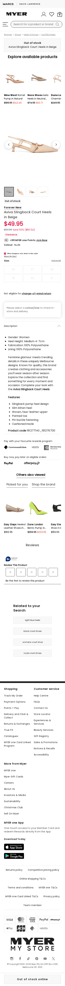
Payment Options (15, 701)
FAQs (37, 701)
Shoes (18, 35)
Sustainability (12, 801)
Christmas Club (13, 807)
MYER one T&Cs (48, 887)
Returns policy (14, 870)
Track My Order (13, 695)
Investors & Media (15, 795)
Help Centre (41, 695)
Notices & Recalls (44, 748)
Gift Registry (41, 736)
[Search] (58, 24)
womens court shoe (32, 642)
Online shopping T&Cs (32, 878)
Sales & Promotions (46, 742)
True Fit (8, 730)
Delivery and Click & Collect (16, 715)
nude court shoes (33, 653)
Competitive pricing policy (43, 870)
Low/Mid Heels (48, 35)
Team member (32, 905)
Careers (9, 782)
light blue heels (32, 620)
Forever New (13, 207)
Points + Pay (11, 708)
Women (8, 35)
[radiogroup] (32, 274)
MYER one (10, 770)
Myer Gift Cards (13, 776)
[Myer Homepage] (17, 15)
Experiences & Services (42, 722)
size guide (56, 261)
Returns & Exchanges (17, 723)
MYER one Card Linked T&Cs (21, 896)
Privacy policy (52, 896)
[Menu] (5, 24)
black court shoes (33, 631)
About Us (9, 789)
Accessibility (41, 754)
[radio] (13, 270)
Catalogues (11, 736)
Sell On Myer (11, 813)
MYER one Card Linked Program (17, 744)
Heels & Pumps (31, 35)
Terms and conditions (21, 887)
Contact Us (41, 708)
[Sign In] (43, 14)
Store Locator (42, 714)
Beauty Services (43, 730)
